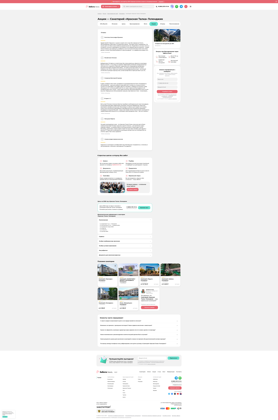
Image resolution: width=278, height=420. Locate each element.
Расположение (174, 24)
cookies (3, 414)
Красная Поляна (127, 388)
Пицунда (140, 381)
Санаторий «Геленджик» (106, 303)
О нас (159, 371)
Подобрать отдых (167, 91)
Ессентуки (110, 379)
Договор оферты (176, 415)
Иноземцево (111, 383)
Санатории (142, 371)
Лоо (124, 390)
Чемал (154, 388)
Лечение (114, 24)
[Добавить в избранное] (115, 266)
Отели (149, 371)
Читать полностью (105, 52)
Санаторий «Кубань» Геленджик (168, 279)
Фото (145, 24)
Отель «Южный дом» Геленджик (126, 303)
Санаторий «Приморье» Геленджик (106, 279)
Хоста (124, 397)
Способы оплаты (167, 415)
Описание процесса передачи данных (151, 415)
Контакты (179, 371)
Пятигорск (110, 388)
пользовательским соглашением (144, 362)
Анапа (124, 381)
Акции (154, 371)
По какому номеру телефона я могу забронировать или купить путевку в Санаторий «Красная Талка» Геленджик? (139, 343)
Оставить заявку (132, 189)
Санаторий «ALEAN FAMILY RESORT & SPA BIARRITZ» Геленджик (127, 280)
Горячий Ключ (126, 386)
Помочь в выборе (149, 307)
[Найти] (124, 6)
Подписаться (173, 358)
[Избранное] (186, 6)
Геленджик (125, 383)
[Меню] (190, 6)
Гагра (139, 379)
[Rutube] (181, 394)
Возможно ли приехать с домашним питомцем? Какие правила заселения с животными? (139, 325)
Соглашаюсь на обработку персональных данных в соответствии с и (167, 96)
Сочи (124, 392)
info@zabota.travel (177, 384)
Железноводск (111, 381)
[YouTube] (178, 394)
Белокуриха (156, 383)
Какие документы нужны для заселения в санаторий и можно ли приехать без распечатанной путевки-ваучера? (139, 339)
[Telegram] (181, 6)
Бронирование (135, 24)
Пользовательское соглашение (133, 415)
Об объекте (103, 24)
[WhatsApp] (176, 6)
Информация (171, 371)
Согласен (5, 416)
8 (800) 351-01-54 (163, 6)
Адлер (124, 379)
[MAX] (172, 6)
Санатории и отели (111, 6)
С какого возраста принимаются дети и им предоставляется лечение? (139, 321)
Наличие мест (144, 207)
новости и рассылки (172, 98)
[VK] (172, 394)
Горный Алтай (156, 386)
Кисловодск (110, 386)
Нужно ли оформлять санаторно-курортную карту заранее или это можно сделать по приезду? (139, 330)
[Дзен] (175, 394)
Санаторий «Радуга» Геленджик (147, 279)
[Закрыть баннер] (276, 1)
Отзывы (162, 24)
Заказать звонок (175, 388)
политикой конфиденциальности (168, 97)
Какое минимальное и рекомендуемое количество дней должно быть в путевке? (139, 334)
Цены (123, 24)
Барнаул (155, 381)
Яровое (155, 390)
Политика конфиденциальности (116, 415)
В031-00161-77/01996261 (108, 411)
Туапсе (124, 394)
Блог (164, 371)
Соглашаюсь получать (168, 98)
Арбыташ (155, 379)
